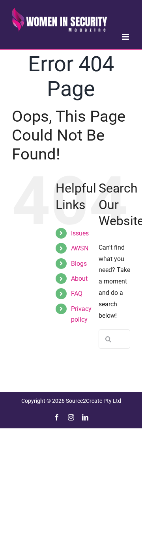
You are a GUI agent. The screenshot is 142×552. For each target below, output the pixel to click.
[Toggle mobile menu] (126, 37)
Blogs (79, 263)
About (79, 278)
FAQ (76, 293)
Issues (80, 233)
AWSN (79, 248)
